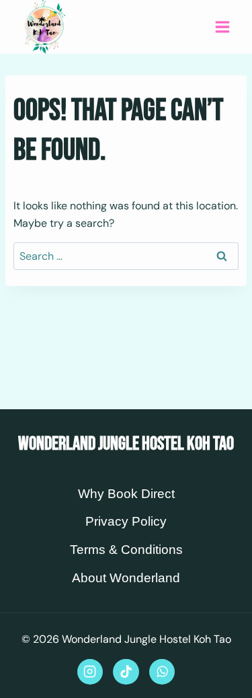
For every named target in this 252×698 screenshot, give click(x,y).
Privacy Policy (126, 521)
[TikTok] (125, 672)
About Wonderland (126, 578)
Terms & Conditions (126, 550)
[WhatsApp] (162, 672)
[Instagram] (90, 672)
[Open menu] (222, 26)
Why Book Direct (126, 494)
